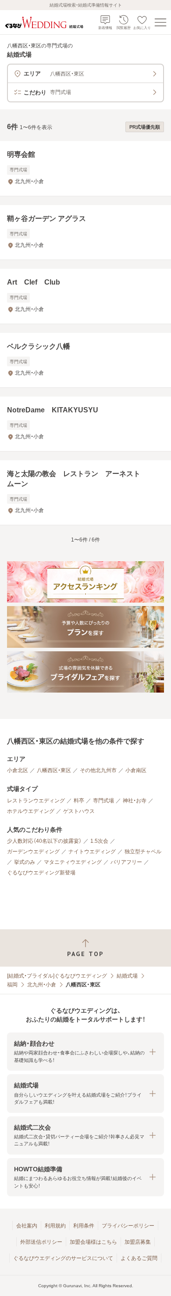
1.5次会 (99, 841)
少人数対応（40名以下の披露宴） (44, 841)
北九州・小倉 (41, 985)
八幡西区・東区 (54, 770)
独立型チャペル (143, 851)
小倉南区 (135, 770)
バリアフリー (126, 862)
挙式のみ (24, 862)
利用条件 (83, 1226)
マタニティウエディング (73, 862)
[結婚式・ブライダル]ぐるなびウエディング (57, 976)
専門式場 (103, 801)
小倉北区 (17, 770)
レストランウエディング (36, 801)
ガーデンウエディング (33, 851)
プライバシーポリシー (128, 1226)
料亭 (79, 801)
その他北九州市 (98, 770)
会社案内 (26, 1226)
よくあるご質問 (139, 1258)
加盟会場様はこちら (93, 1242)
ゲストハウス (79, 811)
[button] (85, 1051)
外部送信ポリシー (41, 1242)
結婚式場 (127, 976)
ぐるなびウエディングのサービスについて (63, 1258)
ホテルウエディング (30, 811)
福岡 (12, 985)
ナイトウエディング (92, 851)
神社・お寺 (134, 801)
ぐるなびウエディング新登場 (41, 873)
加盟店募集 (138, 1242)
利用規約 (55, 1226)
